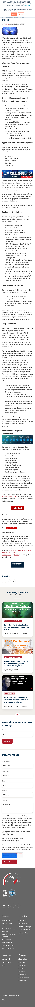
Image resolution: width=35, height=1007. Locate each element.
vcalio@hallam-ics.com (9, 496)
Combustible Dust (8, 945)
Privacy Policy (27, 5)
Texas (9, 555)
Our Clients (22, 965)
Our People (22, 962)
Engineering (6, 920)
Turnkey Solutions (8, 948)
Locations (21, 971)
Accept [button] (13, 14)
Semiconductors (23, 923)
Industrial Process (24, 933)
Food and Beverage (24, 927)
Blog (3, 965)
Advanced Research (24, 930)
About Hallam (22, 959)
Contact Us (22, 975)
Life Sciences (22, 920)
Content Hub (6, 959)
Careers (21, 968)
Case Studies (6, 962)
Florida (16, 555)
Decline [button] (21, 14)
